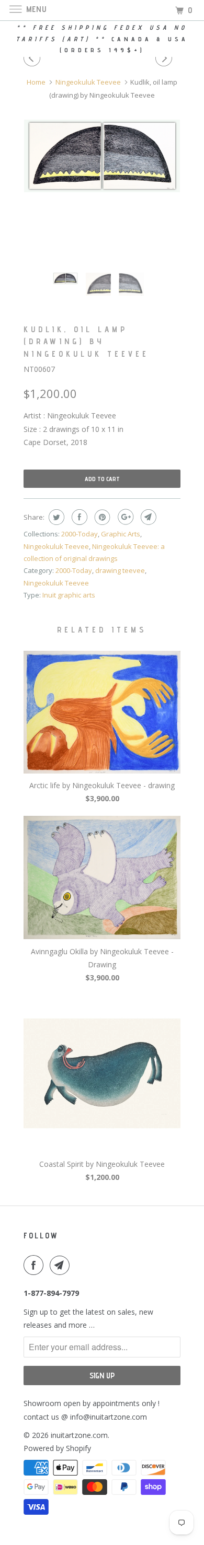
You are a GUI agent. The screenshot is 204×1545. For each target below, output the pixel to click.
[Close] (181, 632)
